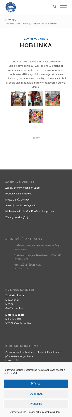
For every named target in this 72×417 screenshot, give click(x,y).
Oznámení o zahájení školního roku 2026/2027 (37, 255)
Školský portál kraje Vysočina (21, 205)
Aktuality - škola (36, 39)
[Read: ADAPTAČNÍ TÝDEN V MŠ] (8, 266)
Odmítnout (36, 393)
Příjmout (36, 383)
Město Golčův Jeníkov (17, 199)
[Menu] (61, 7)
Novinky (10, 19)
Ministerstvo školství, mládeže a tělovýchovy (29, 211)
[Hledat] (52, 7)
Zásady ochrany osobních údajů (44, 412)
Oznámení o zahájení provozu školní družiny (36, 245)
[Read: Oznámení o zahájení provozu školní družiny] (8, 247)
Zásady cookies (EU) (16, 217)
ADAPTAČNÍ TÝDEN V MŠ (27, 265)
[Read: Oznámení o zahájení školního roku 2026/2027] (8, 257)
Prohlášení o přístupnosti (18, 193)
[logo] (29, 7)
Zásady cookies (18, 412)
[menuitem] (52, 7)
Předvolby (36, 403)
